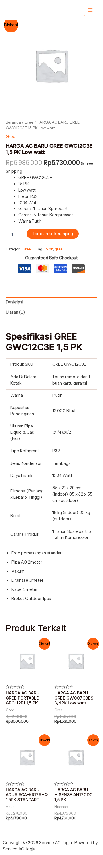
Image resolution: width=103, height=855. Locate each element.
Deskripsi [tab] (14, 302)
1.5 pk (48, 249)
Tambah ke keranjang (52, 233)
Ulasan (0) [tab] (15, 312)
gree (58, 249)
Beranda (13, 122)
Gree (28, 122)
